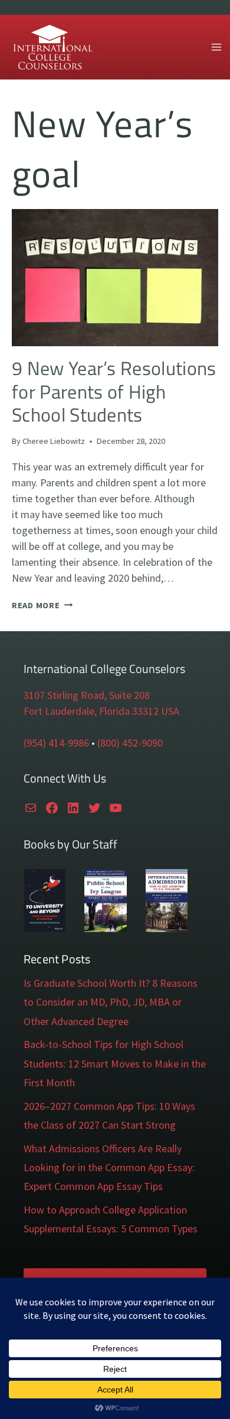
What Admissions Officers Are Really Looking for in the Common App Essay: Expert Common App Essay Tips (109, 1167)
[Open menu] (216, 47)
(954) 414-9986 (56, 743)
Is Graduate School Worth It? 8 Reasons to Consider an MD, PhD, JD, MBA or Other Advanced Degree (111, 1002)
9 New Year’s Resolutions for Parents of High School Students (114, 391)
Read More (42, 605)
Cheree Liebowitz (53, 441)
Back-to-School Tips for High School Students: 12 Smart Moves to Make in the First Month (115, 1063)
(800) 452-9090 (130, 743)
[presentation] (115, 277)
